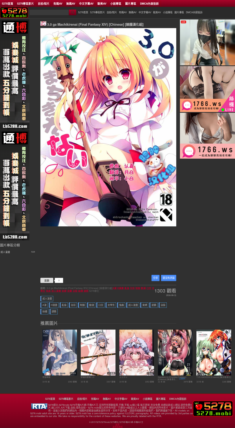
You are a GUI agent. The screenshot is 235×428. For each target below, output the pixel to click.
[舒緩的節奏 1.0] (98, 375)
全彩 (132, 288)
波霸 (69, 290)
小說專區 (115, 3)
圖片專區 (130, 3)
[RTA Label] (39, 408)
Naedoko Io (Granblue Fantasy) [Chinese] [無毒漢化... (172, 378)
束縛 (64, 290)
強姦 (48, 290)
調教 (86, 290)
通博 (117, 424)
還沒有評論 (169, 278)
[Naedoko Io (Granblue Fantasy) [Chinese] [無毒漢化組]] (175, 375)
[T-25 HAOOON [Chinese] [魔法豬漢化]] (213, 375)
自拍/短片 (44, 3)
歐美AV (101, 3)
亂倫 (126, 288)
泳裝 (75, 290)
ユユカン (123, 377)
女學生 (111, 305)
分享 (155, 278)
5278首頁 (7, 3)
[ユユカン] (136, 375)
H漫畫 (120, 288)
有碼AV (57, 3)
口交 (149, 288)
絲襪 (80, 290)
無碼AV (70, 3)
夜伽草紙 (46, 377)
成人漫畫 (56, 290)
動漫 (143, 288)
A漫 (115, 288)
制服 (137, 288)
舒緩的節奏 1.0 (87, 377)
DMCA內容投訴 (149, 3)
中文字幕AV (86, 3)
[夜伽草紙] (59, 375)
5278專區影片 (25, 3)
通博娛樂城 (118, 427)
